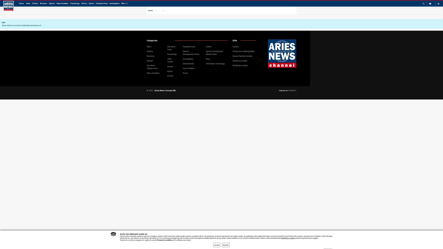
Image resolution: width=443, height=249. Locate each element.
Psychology (75, 3)
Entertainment (188, 64)
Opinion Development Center (191, 52)
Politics (35, 3)
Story (208, 59)
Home (21, 3)
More (123, 3)
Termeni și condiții (239, 61)
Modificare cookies (240, 65)
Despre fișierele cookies (242, 56)
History (84, 3)
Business (43, 3)
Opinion (52, 3)
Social (185, 73)
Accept (216, 245)
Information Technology (215, 64)
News (28, 3)
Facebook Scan (102, 3)
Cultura (208, 47)
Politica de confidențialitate (243, 51)
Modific (226, 245)
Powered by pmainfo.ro (328, 248)
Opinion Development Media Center (214, 52)
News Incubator (62, 3)
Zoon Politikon (189, 68)
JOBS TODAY (170, 60)
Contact (235, 47)
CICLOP (170, 76)
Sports (91, 3)
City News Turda (171, 48)
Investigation (114, 3)
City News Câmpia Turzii (152, 67)
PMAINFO (292, 90)
